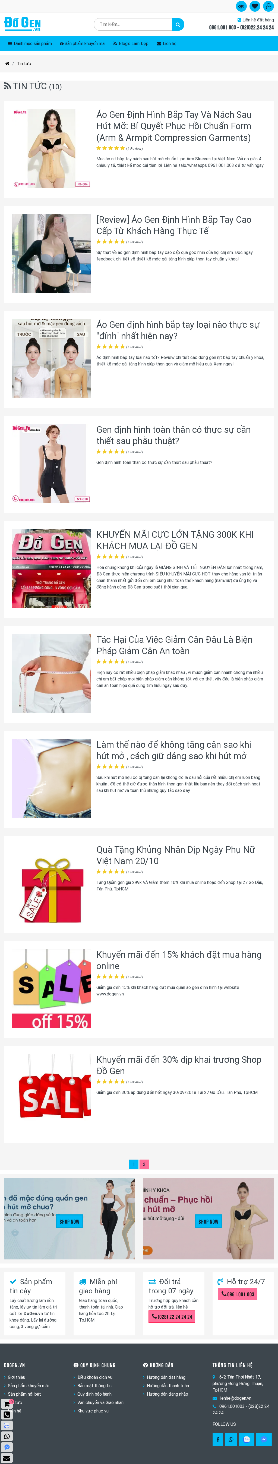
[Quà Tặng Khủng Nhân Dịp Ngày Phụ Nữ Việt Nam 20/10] (51, 884)
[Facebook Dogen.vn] (218, 1439)
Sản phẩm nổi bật (24, 1394)
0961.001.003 (240, 1293)
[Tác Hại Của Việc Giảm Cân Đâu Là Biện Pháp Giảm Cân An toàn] (51, 674)
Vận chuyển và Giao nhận (100, 1402)
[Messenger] (264, 1439)
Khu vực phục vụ (93, 1411)
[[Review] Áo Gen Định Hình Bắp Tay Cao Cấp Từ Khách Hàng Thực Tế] (51, 254)
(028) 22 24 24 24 (175, 1316)
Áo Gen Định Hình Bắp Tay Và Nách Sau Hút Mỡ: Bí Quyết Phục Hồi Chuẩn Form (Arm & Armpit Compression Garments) (173, 126)
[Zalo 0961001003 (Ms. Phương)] (6, 1425)
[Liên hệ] (6, 1458)
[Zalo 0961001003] (246, 1439)
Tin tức (24, 63)
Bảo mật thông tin (94, 1385)
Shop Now (70, 1221)
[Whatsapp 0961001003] (231, 1439)
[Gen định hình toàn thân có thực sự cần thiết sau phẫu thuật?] (51, 464)
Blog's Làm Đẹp (133, 43)
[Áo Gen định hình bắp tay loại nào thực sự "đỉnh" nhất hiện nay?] (51, 359)
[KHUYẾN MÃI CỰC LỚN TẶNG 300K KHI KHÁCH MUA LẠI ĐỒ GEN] (51, 569)
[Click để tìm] (178, 24)
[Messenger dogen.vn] (6, 1447)
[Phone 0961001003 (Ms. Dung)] (6, 1414)
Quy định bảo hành (94, 1394)
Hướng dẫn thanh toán (168, 1385)
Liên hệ (169, 43)
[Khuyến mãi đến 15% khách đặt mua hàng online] (51, 989)
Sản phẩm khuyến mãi (85, 43)
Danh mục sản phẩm (32, 43)
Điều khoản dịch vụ (94, 1377)
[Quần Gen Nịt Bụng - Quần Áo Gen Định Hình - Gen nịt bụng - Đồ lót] (22, 24)
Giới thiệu (16, 1377)
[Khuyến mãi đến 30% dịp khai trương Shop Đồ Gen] (51, 1094)
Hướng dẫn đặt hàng (166, 1377)
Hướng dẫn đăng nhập (167, 1394)
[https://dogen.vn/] (7, 64)
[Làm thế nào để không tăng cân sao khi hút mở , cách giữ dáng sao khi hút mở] (51, 779)
